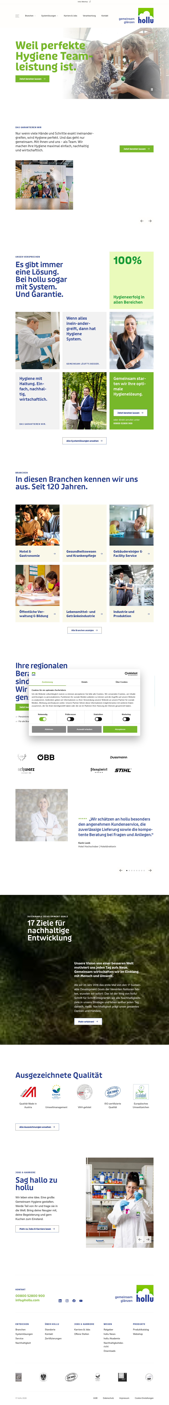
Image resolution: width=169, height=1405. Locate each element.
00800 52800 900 (122, 423)
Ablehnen (49, 729)
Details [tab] (85, 682)
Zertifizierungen (53, 1336)
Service (19, 1336)
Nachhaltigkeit (23, 1340)
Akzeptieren (120, 729)
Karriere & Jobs (70, 16)
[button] (150, 221)
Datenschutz (108, 1396)
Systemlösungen (48, 16)
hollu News (109, 1331)
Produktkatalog (141, 1327)
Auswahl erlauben (84, 729)
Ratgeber (108, 1327)
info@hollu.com (27, 1297)
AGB (95, 1396)
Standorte (50, 1327)
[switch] (70, 720)
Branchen (29, 16)
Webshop (138, 1331)
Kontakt (104, 16)
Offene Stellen (81, 1331)
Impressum (124, 1396)
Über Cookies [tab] (122, 682)
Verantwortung (89, 16)
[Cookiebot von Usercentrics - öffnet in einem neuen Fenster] (126, 674)
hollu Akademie (112, 1336)
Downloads (109, 1348)
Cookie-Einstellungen (144, 1396)
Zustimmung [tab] (47, 682)
